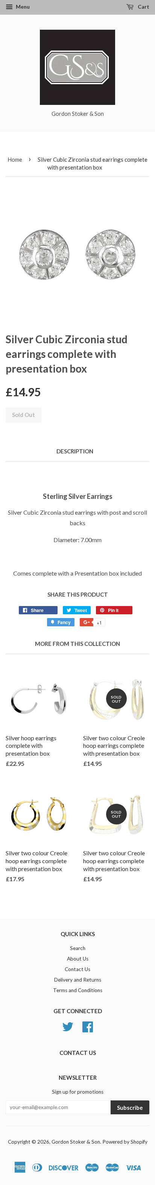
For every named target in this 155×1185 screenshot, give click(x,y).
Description (74, 451)
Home (15, 159)
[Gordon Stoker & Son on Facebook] (87, 1026)
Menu (22, 6)
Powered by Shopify (124, 1142)
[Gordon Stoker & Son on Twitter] (67, 1026)
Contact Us (77, 969)
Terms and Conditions (77, 990)
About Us (77, 959)
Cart (143, 6)
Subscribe (130, 1107)
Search (77, 948)
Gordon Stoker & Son (76, 1142)
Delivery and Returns (77, 980)
